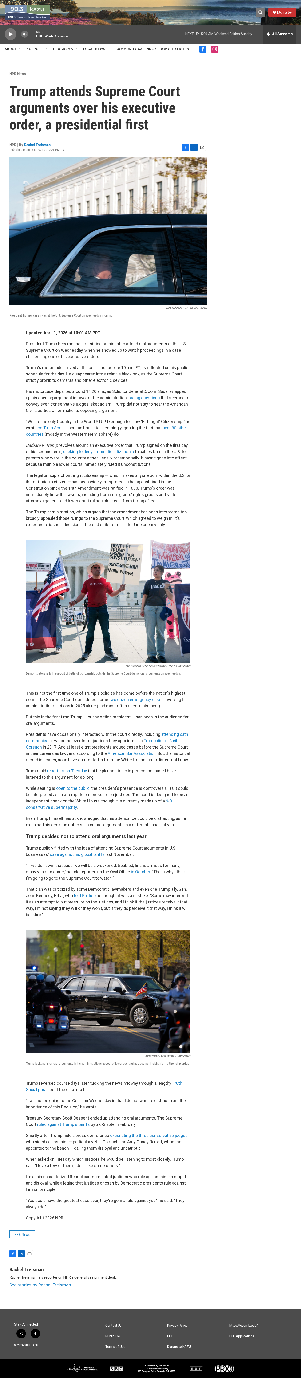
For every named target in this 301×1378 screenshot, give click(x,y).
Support (35, 49)
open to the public (73, 788)
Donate (284, 12)
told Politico (85, 895)
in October (140, 871)
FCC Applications (241, 1336)
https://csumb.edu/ (243, 1325)
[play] (10, 34)
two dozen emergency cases (136, 699)
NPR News (17, 73)
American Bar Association (132, 753)
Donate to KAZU (179, 1347)
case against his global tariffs (77, 854)
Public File (112, 1336)
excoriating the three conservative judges (149, 1135)
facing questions (144, 397)
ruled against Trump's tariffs (63, 1124)
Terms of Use (115, 1347)
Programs (63, 49)
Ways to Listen (175, 49)
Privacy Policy (177, 1325)
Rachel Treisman (37, 144)
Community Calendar (135, 49)
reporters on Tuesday (67, 770)
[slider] (32, 34)
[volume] (25, 34)
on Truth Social (51, 427)
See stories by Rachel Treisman (40, 1285)
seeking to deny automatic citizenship (98, 451)
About (10, 49)
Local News (94, 49)
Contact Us (113, 1325)
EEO (170, 1336)
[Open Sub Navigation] (20, 49)
